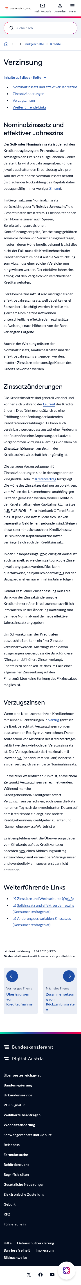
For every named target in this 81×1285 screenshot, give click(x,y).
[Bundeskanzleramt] (40, 1047)
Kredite (55, 44)
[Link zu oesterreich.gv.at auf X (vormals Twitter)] (29, 1275)
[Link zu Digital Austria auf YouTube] (52, 1275)
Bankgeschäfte (34, 44)
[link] (21, 991)
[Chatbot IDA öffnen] (67, 1271)
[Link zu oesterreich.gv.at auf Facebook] (40, 1275)
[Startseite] (6, 44)
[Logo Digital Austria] (40, 1059)
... (16, 44)
